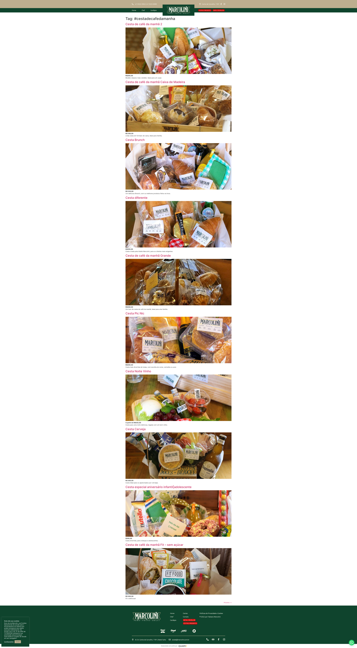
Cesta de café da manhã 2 (144, 24)
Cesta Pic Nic (135, 313)
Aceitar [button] (18, 641)
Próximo (227, 603)
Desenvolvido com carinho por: (169, 646)
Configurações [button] (9, 642)
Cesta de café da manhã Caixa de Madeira (155, 82)
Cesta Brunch (135, 140)
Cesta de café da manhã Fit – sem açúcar (154, 545)
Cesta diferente (136, 198)
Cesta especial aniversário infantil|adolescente (159, 487)
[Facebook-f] (221, 4)
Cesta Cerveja (136, 429)
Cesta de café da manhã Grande (148, 255)
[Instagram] (224, 4)
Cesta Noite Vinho (138, 371)
